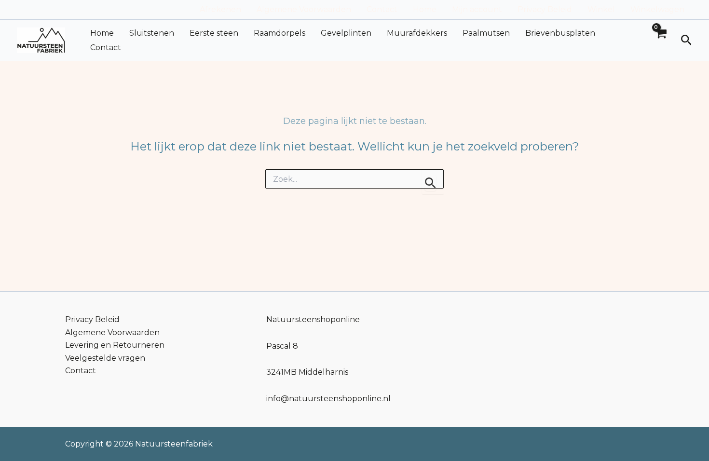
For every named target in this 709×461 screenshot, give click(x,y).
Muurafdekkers (417, 33)
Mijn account (477, 9)
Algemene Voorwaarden (304, 9)
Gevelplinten (346, 33)
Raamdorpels (279, 33)
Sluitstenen (151, 33)
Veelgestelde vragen (105, 358)
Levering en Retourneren (114, 345)
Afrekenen (220, 9)
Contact (382, 9)
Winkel (601, 9)
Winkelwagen (657, 9)
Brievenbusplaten (560, 33)
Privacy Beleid (545, 9)
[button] (687, 40)
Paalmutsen (486, 33)
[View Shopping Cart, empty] (660, 40)
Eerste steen (214, 33)
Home (424, 9)
